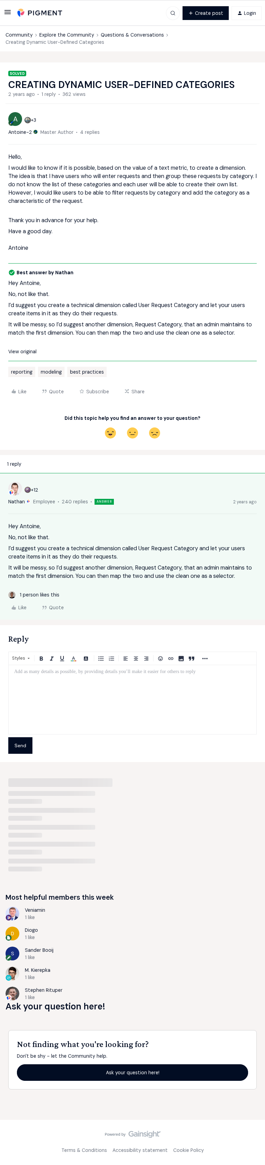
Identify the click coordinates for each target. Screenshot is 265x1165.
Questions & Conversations (132, 35)
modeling (51, 372)
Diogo (31, 930)
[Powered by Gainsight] (132, 1136)
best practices (87, 372)
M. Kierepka (37, 970)
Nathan (16, 501)
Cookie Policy (188, 1150)
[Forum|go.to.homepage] (39, 13)
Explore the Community (66, 35)
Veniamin (35, 910)
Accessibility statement (140, 1150)
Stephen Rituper (43, 990)
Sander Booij (39, 950)
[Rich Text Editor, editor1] (132, 699)
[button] (7, 14)
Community (19, 35)
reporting (21, 372)
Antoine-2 (20, 132)
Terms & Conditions (84, 1150)
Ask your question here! (132, 1072)
